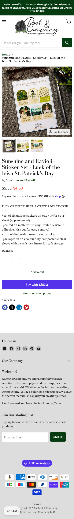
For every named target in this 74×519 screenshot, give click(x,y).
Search (37, 504)
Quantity (7, 250)
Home (6, 54)
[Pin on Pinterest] (26, 307)
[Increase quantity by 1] (35, 259)
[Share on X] (12, 307)
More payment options (37, 293)
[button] (8, 145)
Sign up (58, 436)
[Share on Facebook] (5, 307)
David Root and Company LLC (37, 512)
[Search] (67, 42)
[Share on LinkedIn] (19, 307)
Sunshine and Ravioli (20, 180)
